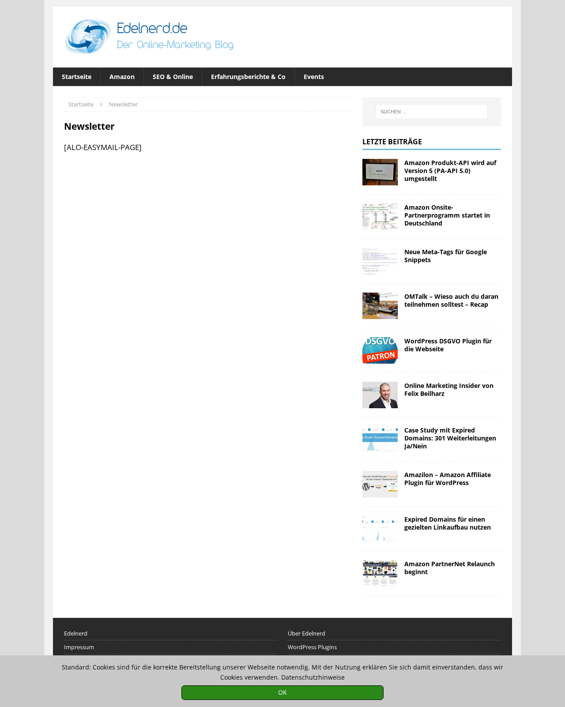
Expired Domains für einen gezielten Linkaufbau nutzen (447, 523)
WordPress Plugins (312, 647)
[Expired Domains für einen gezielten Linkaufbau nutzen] (380, 528)
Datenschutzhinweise (313, 677)
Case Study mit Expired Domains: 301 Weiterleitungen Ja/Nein (450, 438)
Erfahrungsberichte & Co (248, 76)
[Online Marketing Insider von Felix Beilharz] (380, 395)
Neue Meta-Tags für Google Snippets (445, 256)
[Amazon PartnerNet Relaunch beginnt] (380, 573)
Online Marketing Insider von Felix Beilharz (448, 389)
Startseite (76, 76)
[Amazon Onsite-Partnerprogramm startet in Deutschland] (380, 216)
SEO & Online (173, 76)
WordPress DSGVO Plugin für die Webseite (448, 345)
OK (282, 692)
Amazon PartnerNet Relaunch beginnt (449, 568)
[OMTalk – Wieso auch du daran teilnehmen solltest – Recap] (380, 306)
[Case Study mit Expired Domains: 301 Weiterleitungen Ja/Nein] (380, 439)
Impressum (79, 647)
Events (314, 76)
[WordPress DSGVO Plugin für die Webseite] (380, 350)
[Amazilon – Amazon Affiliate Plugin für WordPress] (380, 484)
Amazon (122, 76)
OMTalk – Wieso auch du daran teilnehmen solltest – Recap (451, 300)
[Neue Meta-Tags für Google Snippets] (380, 261)
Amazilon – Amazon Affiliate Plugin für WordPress (447, 478)
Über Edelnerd (306, 633)
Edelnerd (75, 633)
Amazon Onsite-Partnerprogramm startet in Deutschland (447, 215)
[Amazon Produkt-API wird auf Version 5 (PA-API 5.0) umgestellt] (380, 172)
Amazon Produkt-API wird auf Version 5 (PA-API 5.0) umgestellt (450, 170)
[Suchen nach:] (431, 111)
